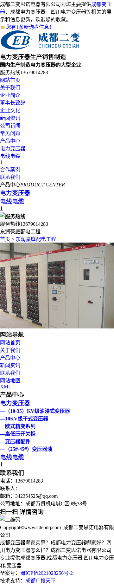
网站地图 (10, 380)
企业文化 (10, 110)
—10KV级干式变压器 (24, 418)
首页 (5, 239)
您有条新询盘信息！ (30, 27)
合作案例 (10, 169)
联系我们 (10, 177)
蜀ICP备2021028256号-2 (46, 573)
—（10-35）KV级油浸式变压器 (35, 411)
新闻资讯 (10, 118)
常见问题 (10, 133)
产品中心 (10, 141)
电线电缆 (10, 156)
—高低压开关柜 (17, 434)
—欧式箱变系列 (17, 426)
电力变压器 (12, 148)
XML (5, 386)
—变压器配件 (15, 441)
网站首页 (10, 80)
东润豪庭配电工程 (36, 239)
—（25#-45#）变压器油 (26, 449)
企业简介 (10, 95)
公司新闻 (10, 125)
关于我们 (10, 87)
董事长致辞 (12, 103)
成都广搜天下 (40, 580)
